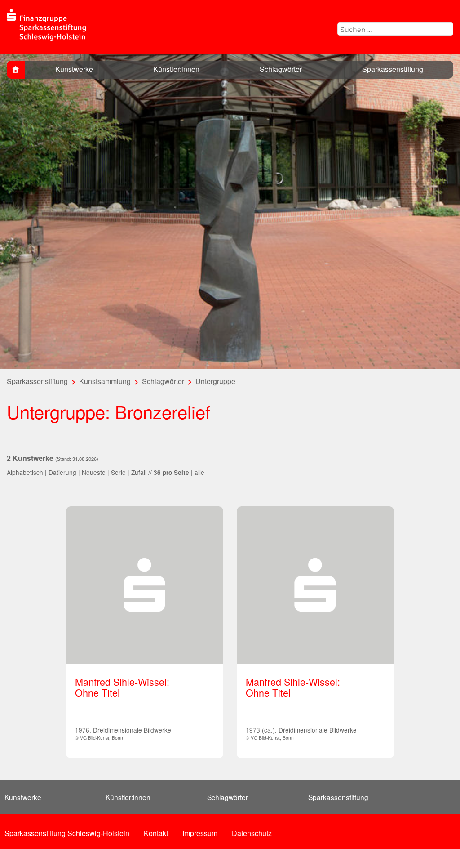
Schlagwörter (281, 69)
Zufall (138, 472)
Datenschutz (252, 833)
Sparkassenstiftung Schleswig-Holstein (66, 833)
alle (199, 472)
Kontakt (156, 833)
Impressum (199, 833)
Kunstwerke (74, 69)
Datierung (62, 472)
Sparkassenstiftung (392, 69)
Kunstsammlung (105, 381)
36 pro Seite (171, 472)
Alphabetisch (25, 472)
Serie (118, 472)
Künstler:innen (176, 69)
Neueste (94, 472)
